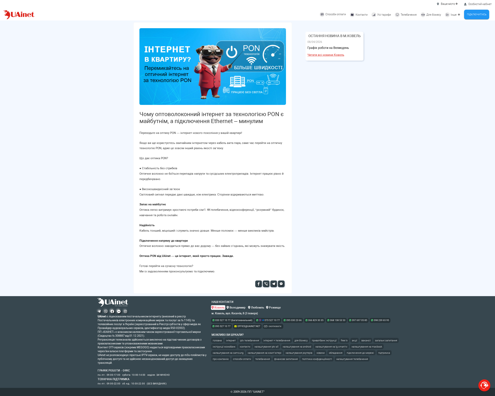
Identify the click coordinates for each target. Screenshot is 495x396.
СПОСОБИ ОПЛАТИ (242, 359)
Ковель (219, 307)
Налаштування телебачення (352, 359)
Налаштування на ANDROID (297, 346)
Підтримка (384, 352)
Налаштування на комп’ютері (264, 352)
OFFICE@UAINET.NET (248, 326)
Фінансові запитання (286, 359)
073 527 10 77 (272, 320)
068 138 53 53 (337, 320)
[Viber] (266, 283)
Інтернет (231, 340)
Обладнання (335, 352)
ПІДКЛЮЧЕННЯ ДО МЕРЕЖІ (360, 352)
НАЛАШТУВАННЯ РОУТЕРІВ (299, 352)
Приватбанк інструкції (324, 340)
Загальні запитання (386, 340)
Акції (354, 340)
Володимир (237, 307)
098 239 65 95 (381, 320)
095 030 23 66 (294, 320)
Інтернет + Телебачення (276, 340)
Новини (321, 352)
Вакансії (366, 340)
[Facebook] (258, 283)
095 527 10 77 (222, 326)
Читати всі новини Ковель (325, 55)
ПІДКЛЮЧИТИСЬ (476, 14)
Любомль (257, 307)
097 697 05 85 (359, 320)
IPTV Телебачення (249, 340)
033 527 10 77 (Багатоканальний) (233, 320)
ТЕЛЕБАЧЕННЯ (262, 359)
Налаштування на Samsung (228, 352)
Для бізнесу (301, 340)
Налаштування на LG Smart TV (331, 346)
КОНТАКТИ (245, 346)
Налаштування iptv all (266, 346)
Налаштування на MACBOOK (367, 346)
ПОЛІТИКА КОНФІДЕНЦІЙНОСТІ (317, 359)
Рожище (274, 307)
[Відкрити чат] (484, 385)
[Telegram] (273, 283)
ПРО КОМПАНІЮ (221, 359)
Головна (217, 340)
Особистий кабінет (480, 4)
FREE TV (344, 340)
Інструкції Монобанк (224, 346)
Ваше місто (448, 3)
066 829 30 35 (315, 320)
